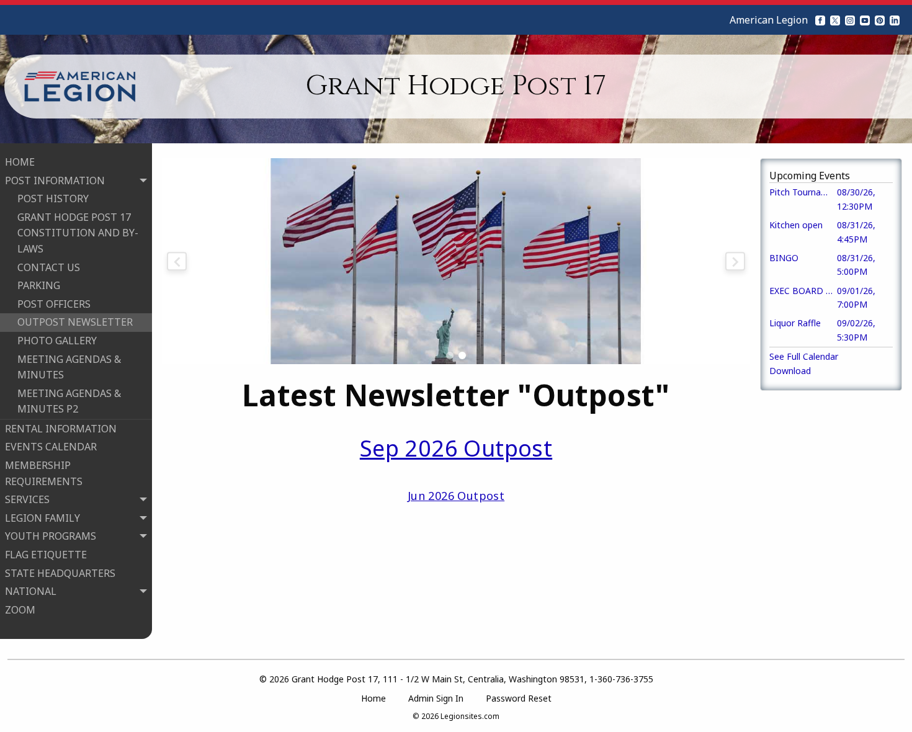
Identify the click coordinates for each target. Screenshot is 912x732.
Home (373, 698)
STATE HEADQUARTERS (60, 573)
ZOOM (20, 610)
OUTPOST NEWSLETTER (75, 322)
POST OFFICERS (54, 304)
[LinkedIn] (894, 19)
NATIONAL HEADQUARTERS (56, 654)
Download (790, 371)
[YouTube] (864, 19)
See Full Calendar (803, 356)
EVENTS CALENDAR (51, 446)
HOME (20, 162)
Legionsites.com (469, 716)
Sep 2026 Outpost (456, 448)
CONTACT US (48, 267)
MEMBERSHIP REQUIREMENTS (44, 473)
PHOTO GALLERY (57, 340)
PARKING (38, 285)
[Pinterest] (879, 19)
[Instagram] (850, 19)
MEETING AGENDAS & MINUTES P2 (69, 401)
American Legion (769, 20)
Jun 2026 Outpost (456, 495)
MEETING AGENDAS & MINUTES (69, 367)
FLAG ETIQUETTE (46, 554)
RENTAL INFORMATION (61, 428)
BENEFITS (41, 628)
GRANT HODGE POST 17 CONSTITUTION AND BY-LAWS (77, 233)
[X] (835, 19)
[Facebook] (820, 19)
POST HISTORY (53, 198)
